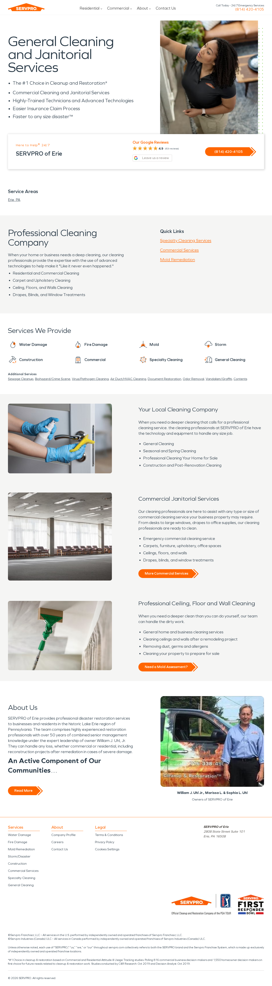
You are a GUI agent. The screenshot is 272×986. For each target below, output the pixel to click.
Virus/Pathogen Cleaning (90, 379)
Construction (17, 863)
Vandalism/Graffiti (219, 379)
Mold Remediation (177, 259)
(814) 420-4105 (249, 9)
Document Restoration (164, 379)
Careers (57, 842)
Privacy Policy (104, 842)
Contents (240, 379)
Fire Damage (17, 842)
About (142, 8)
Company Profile (63, 835)
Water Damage (19, 835)
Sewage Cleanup (20, 379)
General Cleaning (21, 885)
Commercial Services (179, 250)
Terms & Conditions (109, 835)
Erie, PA (14, 200)
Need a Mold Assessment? (166, 667)
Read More (23, 790)
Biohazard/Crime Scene (52, 379)
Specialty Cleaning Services (185, 240)
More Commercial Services (166, 573)
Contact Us (166, 8)
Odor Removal (193, 379)
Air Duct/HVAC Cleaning (128, 379)
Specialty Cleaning (21, 878)
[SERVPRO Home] (26, 7)
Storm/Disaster (19, 856)
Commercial (118, 8)
